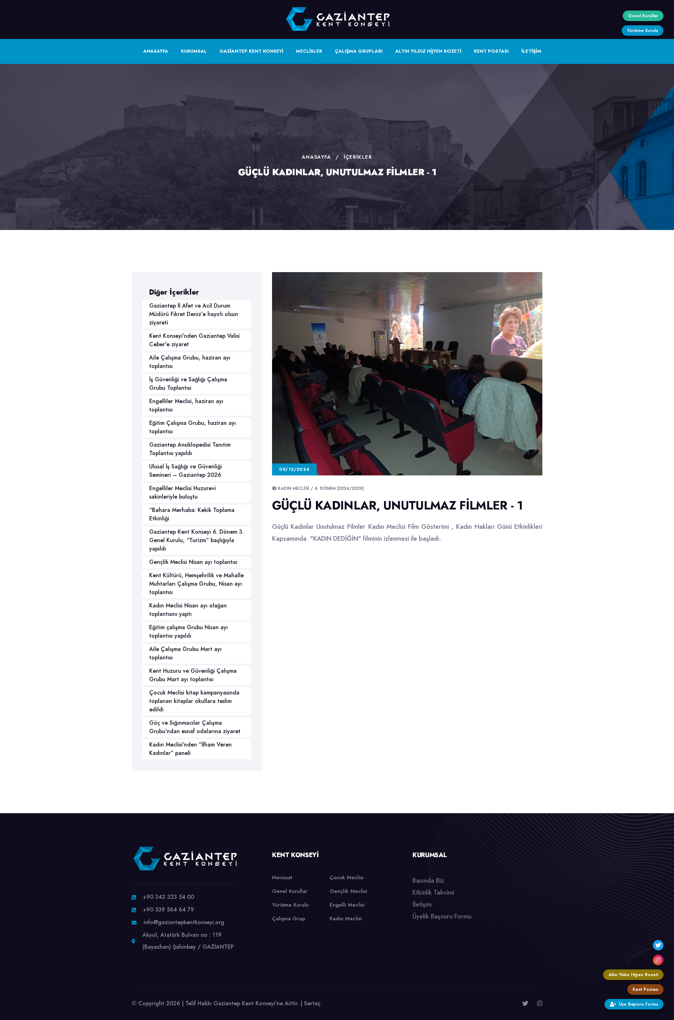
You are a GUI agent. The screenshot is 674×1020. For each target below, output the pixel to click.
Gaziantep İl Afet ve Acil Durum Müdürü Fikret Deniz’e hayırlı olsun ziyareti (193, 314)
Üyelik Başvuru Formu (441, 916)
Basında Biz (428, 880)
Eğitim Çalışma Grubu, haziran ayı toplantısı (192, 427)
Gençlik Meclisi (348, 891)
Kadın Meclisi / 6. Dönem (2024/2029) (321, 488)
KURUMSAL (194, 51)
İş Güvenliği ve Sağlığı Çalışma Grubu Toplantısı (188, 383)
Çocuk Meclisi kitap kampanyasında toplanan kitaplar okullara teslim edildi (194, 701)
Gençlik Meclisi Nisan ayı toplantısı (193, 562)
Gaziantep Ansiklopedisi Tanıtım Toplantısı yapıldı (190, 449)
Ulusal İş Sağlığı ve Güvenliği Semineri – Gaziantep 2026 (185, 470)
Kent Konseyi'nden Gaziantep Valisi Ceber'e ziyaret (194, 340)
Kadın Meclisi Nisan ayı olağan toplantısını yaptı (188, 609)
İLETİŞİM (531, 51)
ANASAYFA (155, 51)
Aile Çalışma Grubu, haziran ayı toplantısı (189, 362)
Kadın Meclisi (346, 918)
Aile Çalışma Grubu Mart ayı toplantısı (185, 653)
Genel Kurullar (290, 891)
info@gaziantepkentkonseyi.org (184, 922)
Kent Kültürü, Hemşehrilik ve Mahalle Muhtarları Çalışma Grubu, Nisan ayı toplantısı (196, 583)
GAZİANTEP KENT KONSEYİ (251, 51)
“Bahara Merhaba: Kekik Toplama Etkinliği (191, 514)
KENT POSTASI (491, 51)
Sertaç (312, 1003)
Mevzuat (282, 877)
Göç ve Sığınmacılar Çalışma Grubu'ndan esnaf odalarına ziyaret (194, 727)
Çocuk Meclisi (347, 877)
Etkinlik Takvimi (433, 892)
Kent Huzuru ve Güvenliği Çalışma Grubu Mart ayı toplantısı (193, 675)
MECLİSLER (309, 51)
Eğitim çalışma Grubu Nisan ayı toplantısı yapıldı (188, 631)
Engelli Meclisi (347, 905)
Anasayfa (316, 156)
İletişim (422, 904)
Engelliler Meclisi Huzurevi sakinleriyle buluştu (182, 492)
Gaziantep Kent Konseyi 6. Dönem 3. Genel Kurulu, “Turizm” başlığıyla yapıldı (196, 540)
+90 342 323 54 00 (168, 897)
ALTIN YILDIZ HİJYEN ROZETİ (428, 51)
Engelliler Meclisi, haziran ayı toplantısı (186, 405)
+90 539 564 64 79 (168, 910)
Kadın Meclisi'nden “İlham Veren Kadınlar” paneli (190, 749)
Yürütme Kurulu (290, 905)
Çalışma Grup (288, 918)
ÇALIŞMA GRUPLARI (359, 51)
